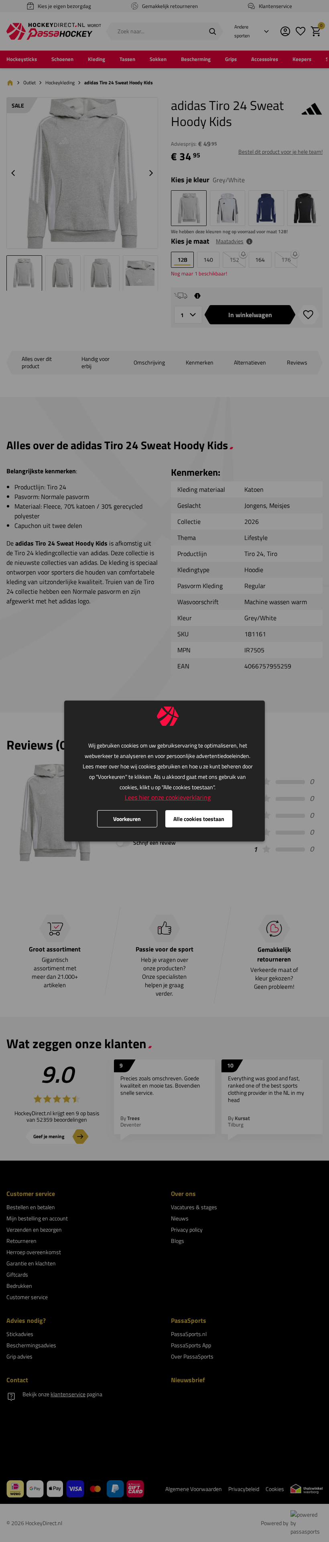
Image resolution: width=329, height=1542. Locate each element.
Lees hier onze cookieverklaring (168, 797)
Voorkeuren (127, 819)
